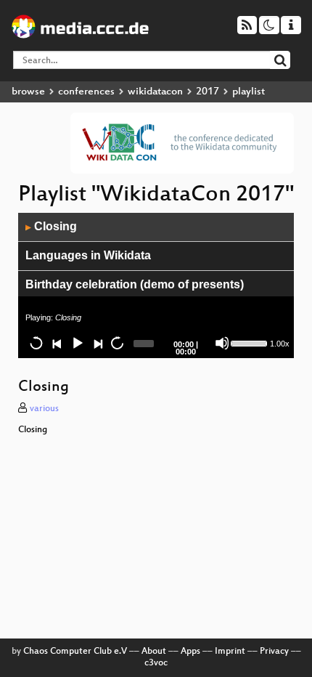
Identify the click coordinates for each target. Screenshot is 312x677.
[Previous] (56, 342)
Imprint (230, 651)
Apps (190, 651)
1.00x (280, 343)
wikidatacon (155, 92)
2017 (207, 92)
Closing (51, 226)
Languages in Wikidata (88, 255)
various (44, 409)
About (153, 651)
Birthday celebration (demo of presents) (134, 284)
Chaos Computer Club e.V (75, 651)
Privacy (274, 651)
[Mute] (222, 342)
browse (28, 92)
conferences (86, 92)
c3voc (156, 663)
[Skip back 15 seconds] (36, 342)
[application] (156, 285)
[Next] (97, 342)
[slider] (248, 342)
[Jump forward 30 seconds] (116, 342)
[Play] (76, 342)
